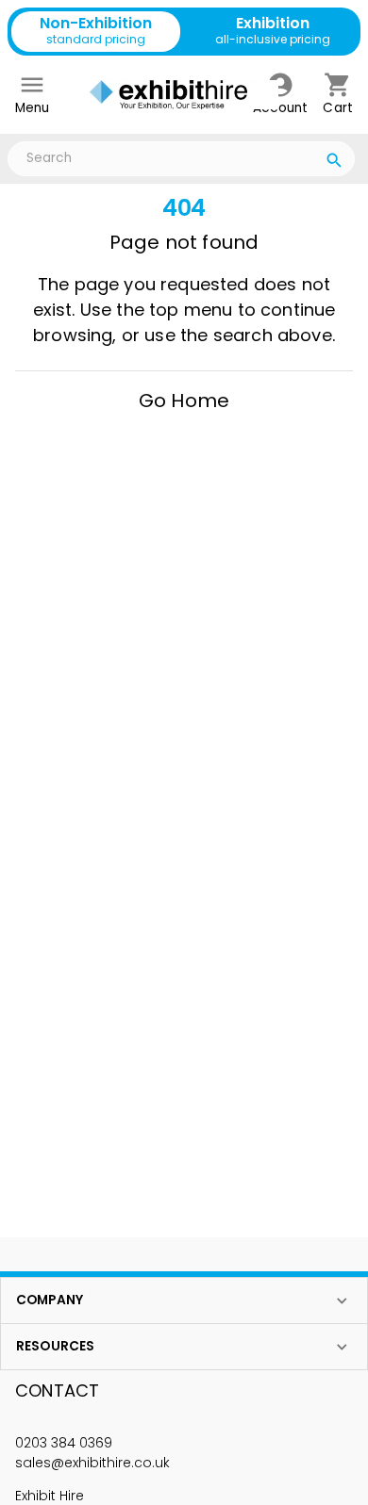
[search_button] (334, 163)
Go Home (184, 400)
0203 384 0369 (63, 1442)
